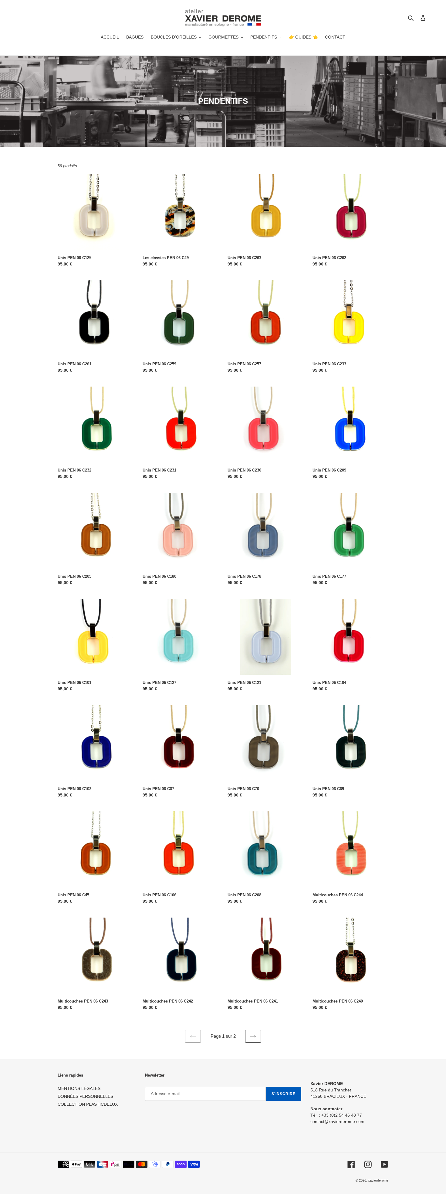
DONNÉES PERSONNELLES (85, 1096)
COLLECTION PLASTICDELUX (88, 1104)
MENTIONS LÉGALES (79, 1088)
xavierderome (378, 1180)
